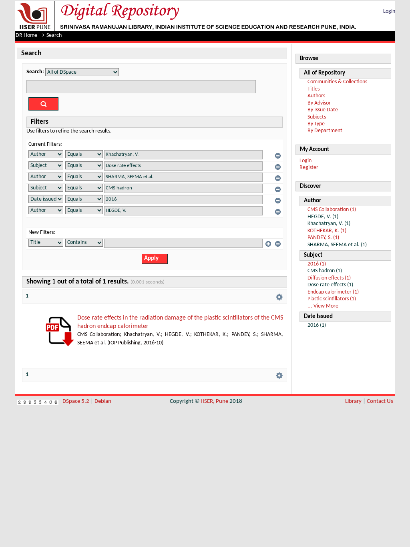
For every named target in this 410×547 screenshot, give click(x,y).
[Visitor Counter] (37, 401)
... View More (323, 306)
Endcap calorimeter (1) (333, 292)
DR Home (26, 35)
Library (353, 401)
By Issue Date (323, 110)
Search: (35, 71)
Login (389, 11)
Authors (316, 96)
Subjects (317, 117)
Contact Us (380, 401)
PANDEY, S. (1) (323, 237)
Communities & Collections (337, 81)
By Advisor (319, 103)
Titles (314, 89)
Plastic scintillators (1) (332, 299)
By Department (325, 130)
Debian (102, 401)
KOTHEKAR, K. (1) (327, 230)
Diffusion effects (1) (329, 278)
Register (308, 167)
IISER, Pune (214, 401)
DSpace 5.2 (76, 401)
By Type (316, 124)
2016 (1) (317, 264)
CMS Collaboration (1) (332, 209)
